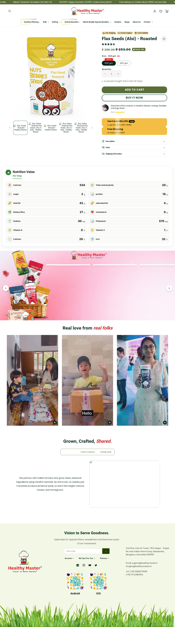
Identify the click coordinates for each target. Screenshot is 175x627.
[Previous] (6, 288)
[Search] (10, 11)
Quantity (106, 69)
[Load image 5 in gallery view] (81, 128)
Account (68, 558)
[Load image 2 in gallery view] (36, 128)
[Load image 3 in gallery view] (51, 128)
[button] (109, 44)
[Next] (169, 288)
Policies (103, 558)
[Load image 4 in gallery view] (66, 128)
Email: (129, 563)
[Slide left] (10, 128)
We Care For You (86, 558)
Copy (132, 121)
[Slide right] (92, 128)
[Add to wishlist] (164, 39)
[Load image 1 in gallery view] (20, 128)
